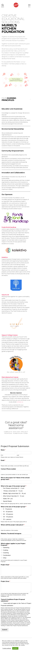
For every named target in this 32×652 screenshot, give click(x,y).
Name (3, 450)
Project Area (5, 581)
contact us (20, 402)
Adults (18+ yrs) (8, 498)
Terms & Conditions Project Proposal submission (13, 600)
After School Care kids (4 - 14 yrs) (13, 496)
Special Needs (7, 501)
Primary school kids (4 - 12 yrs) (13, 491)
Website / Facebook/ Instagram (11, 533)
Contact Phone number (8, 469)
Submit (4, 629)
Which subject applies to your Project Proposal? (13, 544)
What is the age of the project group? (14, 486)
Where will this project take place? (13, 525)
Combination (7, 555)
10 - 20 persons (8, 511)
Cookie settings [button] (6, 648)
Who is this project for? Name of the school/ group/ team (15, 478)
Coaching (6, 552)
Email (3, 460)
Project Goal (5, 565)
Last (18, 455)
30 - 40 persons (8, 514)
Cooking (5, 550)
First (2, 455)
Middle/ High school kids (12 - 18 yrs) (14, 493)
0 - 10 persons (7, 509)
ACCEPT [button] (15, 648)
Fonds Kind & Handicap (9, 227)
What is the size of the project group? (14, 506)
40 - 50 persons (8, 517)
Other (4, 558)
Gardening (6, 547)
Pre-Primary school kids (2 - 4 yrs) (13, 488)
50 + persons (7, 519)
